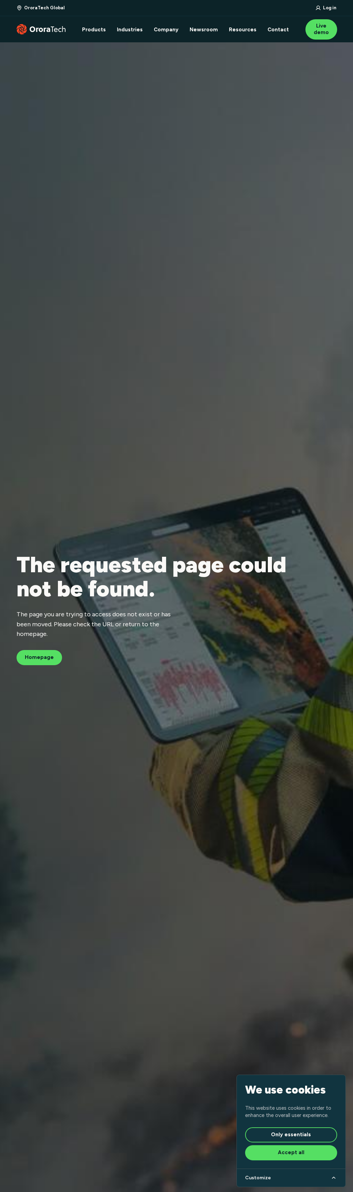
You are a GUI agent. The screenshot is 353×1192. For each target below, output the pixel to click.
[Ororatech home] (41, 29)
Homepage (39, 657)
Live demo (321, 29)
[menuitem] (94, 29)
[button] (41, 8)
